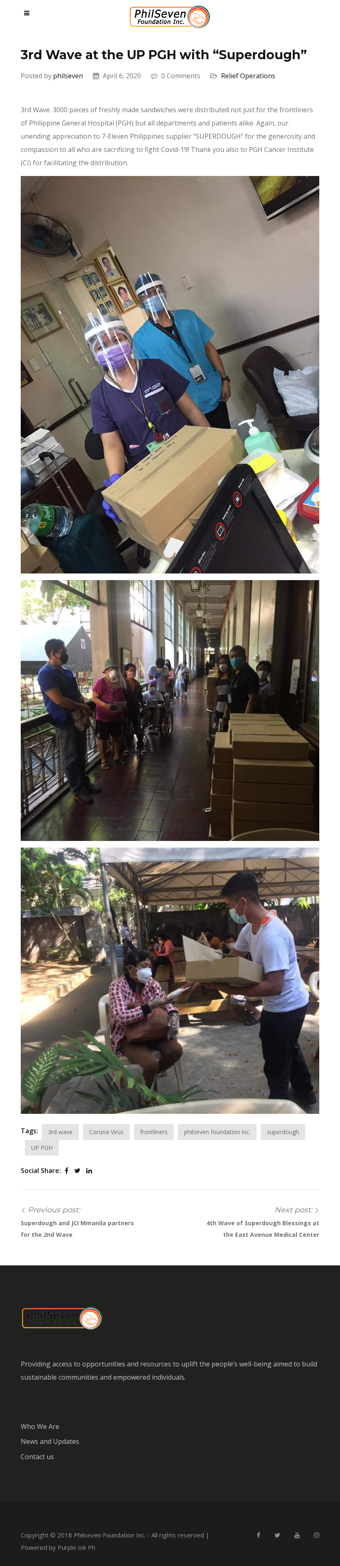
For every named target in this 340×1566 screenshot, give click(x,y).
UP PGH (42, 1148)
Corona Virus (106, 1132)
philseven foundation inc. (217, 1132)
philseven (68, 75)
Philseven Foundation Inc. (110, 1535)
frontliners (154, 1132)
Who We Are (40, 1426)
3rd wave (60, 1132)
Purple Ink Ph (76, 1547)
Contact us (37, 1456)
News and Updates (50, 1441)
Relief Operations (248, 75)
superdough (283, 1132)
